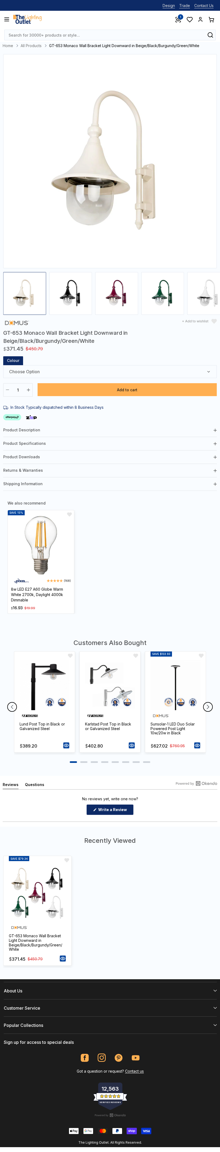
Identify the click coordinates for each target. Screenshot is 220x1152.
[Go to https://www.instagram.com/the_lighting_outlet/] (102, 1058)
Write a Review (115, 811)
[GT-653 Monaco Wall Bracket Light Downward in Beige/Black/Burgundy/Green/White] (37, 893)
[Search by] (210, 35)
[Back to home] (27, 19)
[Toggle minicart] (211, 19)
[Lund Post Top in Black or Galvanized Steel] (44, 685)
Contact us (134, 1071)
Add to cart (127, 389)
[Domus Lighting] (17, 322)
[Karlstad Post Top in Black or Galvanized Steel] (110, 685)
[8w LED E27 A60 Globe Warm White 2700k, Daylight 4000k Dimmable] (41, 545)
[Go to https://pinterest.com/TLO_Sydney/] (119, 1058)
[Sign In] (200, 19)
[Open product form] (66, 745)
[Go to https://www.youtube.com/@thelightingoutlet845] (135, 1058)
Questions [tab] (34, 785)
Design (169, 5)
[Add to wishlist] (69, 514)
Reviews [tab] (11, 785)
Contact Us (204, 5)
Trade (184, 5)
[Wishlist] (189, 19)
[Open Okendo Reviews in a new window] (196, 783)
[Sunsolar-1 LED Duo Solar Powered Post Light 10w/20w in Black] (175, 685)
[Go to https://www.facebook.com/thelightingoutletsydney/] (85, 1058)
